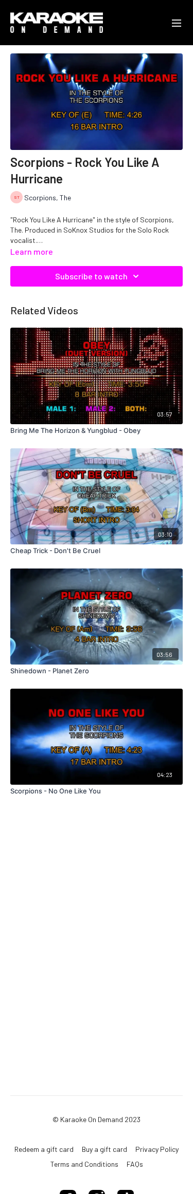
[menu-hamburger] (176, 22)
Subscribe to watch (91, 276)
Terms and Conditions (84, 1164)
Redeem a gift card (44, 1149)
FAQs (135, 1164)
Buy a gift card (104, 1149)
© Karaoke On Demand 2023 (96, 1119)
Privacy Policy (157, 1149)
